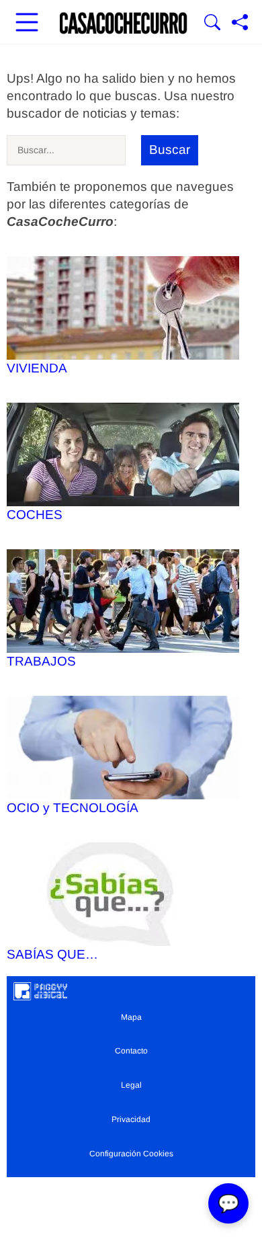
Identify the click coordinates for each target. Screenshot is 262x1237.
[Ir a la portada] (123, 23)
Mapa (131, 1017)
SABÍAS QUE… (52, 954)
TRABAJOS (41, 661)
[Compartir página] (240, 23)
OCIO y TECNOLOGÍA (72, 808)
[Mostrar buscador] (212, 23)
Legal (131, 1085)
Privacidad (131, 1119)
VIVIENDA (37, 368)
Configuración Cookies (131, 1153)
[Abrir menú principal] (27, 23)
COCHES (34, 515)
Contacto (131, 1050)
